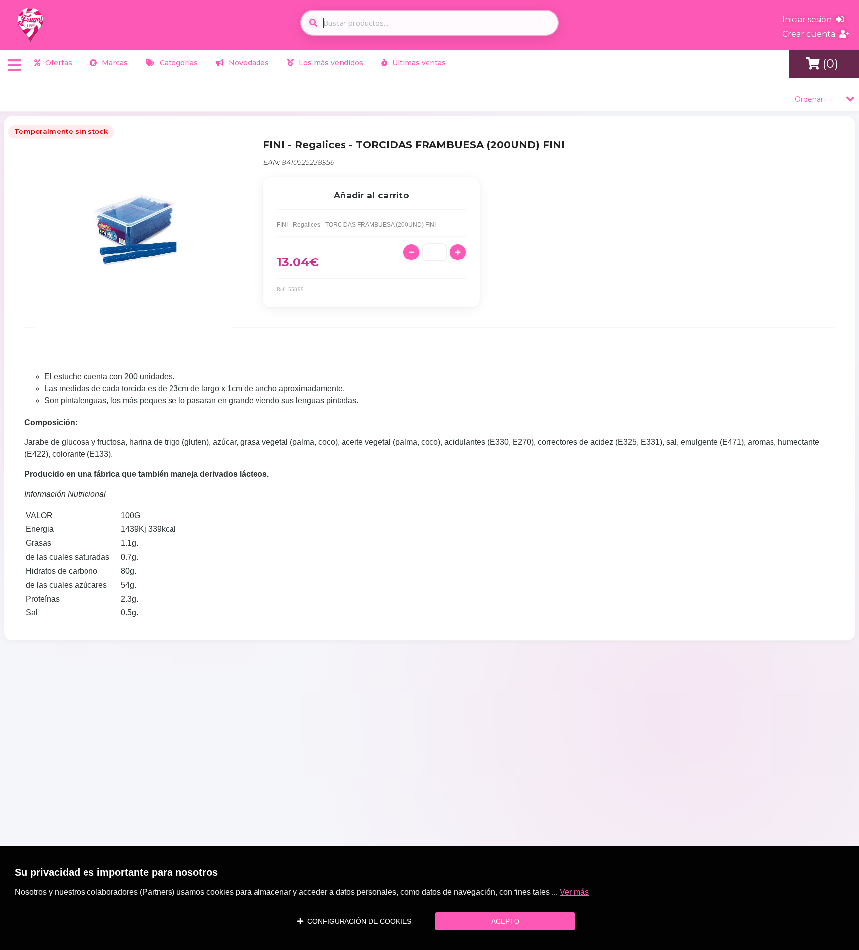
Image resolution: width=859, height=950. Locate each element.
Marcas (114, 62)
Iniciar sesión (809, 19)
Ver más (574, 892)
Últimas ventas (418, 62)
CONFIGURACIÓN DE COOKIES (357, 921)
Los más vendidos (330, 62)
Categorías (178, 62)
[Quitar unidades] (411, 252)
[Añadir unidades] (458, 252)
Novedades (248, 62)
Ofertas (57, 62)
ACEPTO (505, 921)
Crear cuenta (810, 34)
